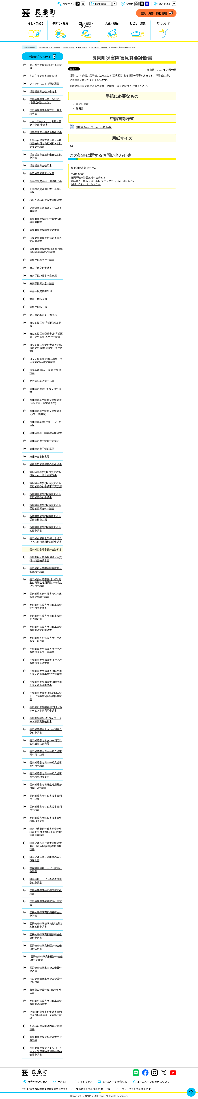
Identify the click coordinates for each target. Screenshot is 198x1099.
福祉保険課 (82, 47)
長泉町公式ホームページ (49, 47)
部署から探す (69, 47)
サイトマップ (84, 1081)
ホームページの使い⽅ (114, 1081)
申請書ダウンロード (99, 47)
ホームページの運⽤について (153, 1081)
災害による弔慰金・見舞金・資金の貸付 (106, 85)
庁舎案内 (62, 1081)
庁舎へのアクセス (37, 1081)
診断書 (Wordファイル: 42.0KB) (94, 127)
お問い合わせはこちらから (86, 184)
